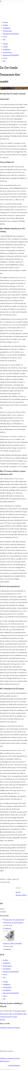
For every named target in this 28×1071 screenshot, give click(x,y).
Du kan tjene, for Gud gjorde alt (13, 922)
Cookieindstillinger (14, 1065)
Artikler (5, 25)
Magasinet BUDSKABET (11, 34)
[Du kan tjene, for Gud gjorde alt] (13, 920)
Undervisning (7, 31)
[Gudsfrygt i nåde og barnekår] (8, 940)
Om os (5, 36)
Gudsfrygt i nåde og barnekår (12, 943)
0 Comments (7, 928)
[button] (14, 909)
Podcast (5, 22)
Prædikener (6, 28)
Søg (4, 39)
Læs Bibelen (7, 969)
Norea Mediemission (7, 1054)
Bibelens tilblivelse (9, 88)
